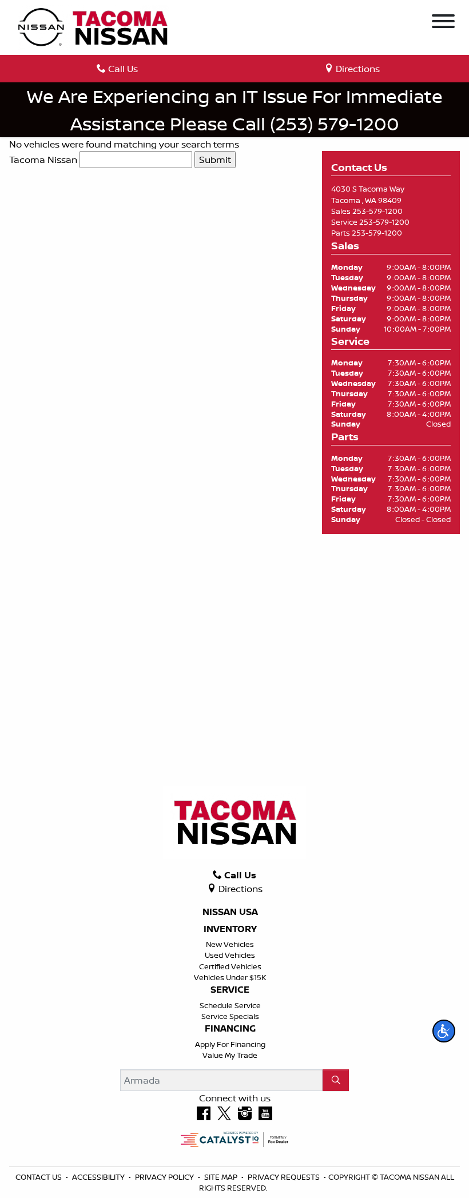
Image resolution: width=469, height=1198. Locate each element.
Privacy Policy (165, 1177)
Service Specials (230, 1016)
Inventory (230, 929)
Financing (230, 1029)
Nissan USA (230, 912)
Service (229, 990)
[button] (443, 1031)
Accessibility (99, 1177)
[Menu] (443, 23)
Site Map (221, 1177)
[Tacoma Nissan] (93, 26)
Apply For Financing (230, 1044)
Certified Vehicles (230, 966)
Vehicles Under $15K (230, 977)
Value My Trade (229, 1055)
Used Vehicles (230, 955)
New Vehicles (230, 944)
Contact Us (39, 1177)
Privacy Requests (284, 1177)
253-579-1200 (377, 211)
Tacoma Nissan (43, 159)
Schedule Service (230, 1005)
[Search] (336, 1080)
